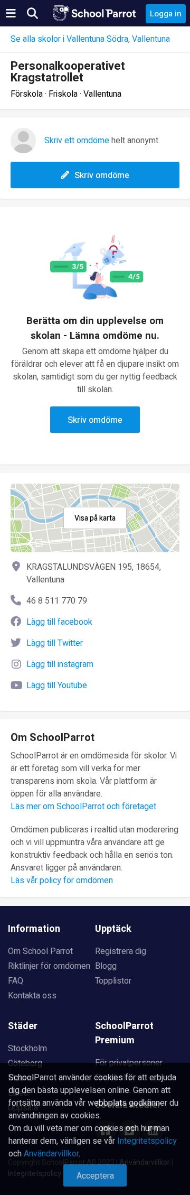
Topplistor (113, 981)
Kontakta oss (32, 995)
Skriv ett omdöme (76, 140)
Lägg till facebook (59, 622)
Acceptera (95, 1176)
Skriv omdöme (101, 175)
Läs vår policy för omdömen (62, 880)
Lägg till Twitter (54, 643)
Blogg (106, 966)
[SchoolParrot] (95, 13)
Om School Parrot (40, 951)
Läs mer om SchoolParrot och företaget (83, 806)
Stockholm (27, 1048)
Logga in (166, 14)
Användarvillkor (51, 1153)
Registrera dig (120, 951)
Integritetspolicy (147, 1141)
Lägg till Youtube (56, 685)
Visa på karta (95, 518)
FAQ (15, 981)
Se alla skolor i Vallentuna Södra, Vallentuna (90, 39)
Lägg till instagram (59, 664)
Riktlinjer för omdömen (49, 966)
